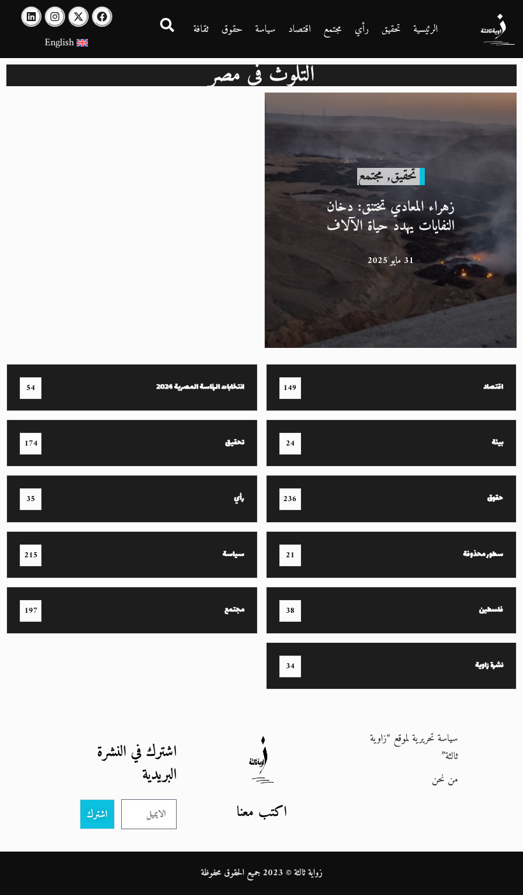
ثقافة (201, 29)
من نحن (445, 779)
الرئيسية (425, 29)
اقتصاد (299, 29)
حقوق (231, 29)
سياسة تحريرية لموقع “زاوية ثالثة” (414, 747)
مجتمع (332, 29)
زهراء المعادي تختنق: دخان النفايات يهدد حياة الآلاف (391, 217)
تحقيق (391, 29)
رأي (362, 29)
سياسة (265, 29)
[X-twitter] (78, 16)
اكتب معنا (262, 812)
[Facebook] (102, 16)
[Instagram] (55, 16)
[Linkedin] (31, 16)
